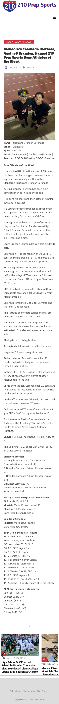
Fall (11, 691)
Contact (45, 691)
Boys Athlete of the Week (18, 41)
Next (56, 655)
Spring (26, 691)
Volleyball (48, 664)
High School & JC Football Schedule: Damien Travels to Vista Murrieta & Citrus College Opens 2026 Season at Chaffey (19, 667)
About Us (35, 691)
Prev (3, 655)
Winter (18, 691)
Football (6, 658)
